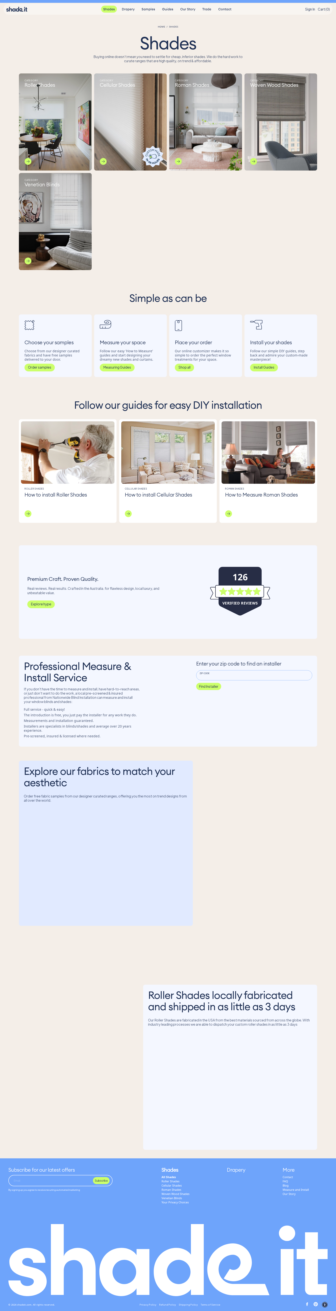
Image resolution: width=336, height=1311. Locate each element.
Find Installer (208, 686)
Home (161, 26)
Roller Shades (171, 1181)
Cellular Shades (172, 1185)
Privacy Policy (148, 1304)
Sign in (310, 10)
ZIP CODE (204, 673)
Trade (206, 10)
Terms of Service (210, 1304)
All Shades (169, 1177)
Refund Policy (167, 1304)
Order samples (39, 367)
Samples (148, 10)
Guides (167, 10)
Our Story (187, 10)
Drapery (128, 10)
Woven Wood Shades (176, 1194)
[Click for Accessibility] (325, 1304)
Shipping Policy (188, 1304)
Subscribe (101, 1180)
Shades (109, 10)
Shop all (184, 367)
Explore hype (41, 604)
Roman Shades (171, 1190)
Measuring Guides (117, 367)
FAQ (285, 1181)
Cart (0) (324, 10)
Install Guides (264, 367)
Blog (286, 1185)
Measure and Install (296, 1190)
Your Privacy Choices (175, 1202)
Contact (224, 10)
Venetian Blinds (172, 1198)
